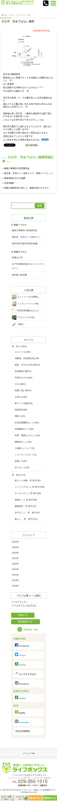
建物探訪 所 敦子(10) (25, 506)
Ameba (22, 665)
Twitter (22, 655)
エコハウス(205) (23, 352)
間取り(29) (20, 416)
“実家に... (21, 324)
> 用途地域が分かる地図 (13, 178)
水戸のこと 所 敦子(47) (27, 512)
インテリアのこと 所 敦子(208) (30, 487)
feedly (21, 713)
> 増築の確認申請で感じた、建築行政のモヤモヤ (25, 188)
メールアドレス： (19, 602)
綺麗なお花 (17, 257)
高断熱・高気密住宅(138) (27, 358)
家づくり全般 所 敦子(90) (28, 480)
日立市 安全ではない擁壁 (18, 21)
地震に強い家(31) (23, 390)
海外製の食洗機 (19, 275)
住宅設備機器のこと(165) (27, 422)
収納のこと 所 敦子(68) (26, 499)
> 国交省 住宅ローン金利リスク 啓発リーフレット (27, 173)
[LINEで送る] (31, 145)
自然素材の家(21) (23, 371)
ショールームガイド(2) (26, 454)
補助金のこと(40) (23, 442)
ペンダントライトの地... (28, 303)
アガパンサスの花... (26, 317)
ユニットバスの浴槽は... (28, 296)
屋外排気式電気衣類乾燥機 (24, 243)
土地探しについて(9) (25, 448)
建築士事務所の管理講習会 (24, 230)
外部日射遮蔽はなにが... (28, 310)
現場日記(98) (21, 409)
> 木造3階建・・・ (11, 183)
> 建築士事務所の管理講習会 (16, 168)
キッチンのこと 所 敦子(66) (28, 493)
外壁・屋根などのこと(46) (27, 435)
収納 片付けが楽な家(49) (27, 365)
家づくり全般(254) (24, 403)
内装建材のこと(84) (24, 429)
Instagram (23, 684)
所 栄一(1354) (19, 346)
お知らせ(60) (21, 397)
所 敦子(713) (19, 475)
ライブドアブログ (27, 674)
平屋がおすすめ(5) (23, 377)
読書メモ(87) (21, 461)
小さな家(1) (20, 384)
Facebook (23, 646)
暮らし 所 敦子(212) (26, 519)
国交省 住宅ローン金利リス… (27, 237)
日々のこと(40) (22, 467)
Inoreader (23, 722)
